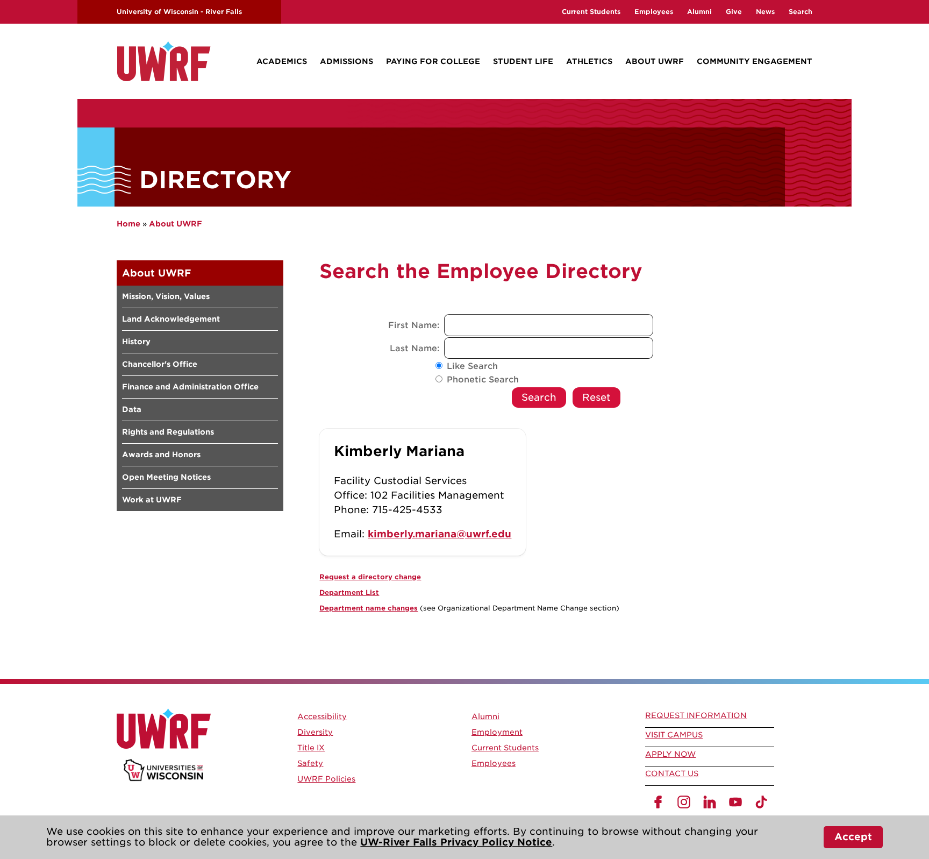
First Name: (415, 325)
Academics (281, 61)
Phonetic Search (483, 380)
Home (128, 223)
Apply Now (670, 754)
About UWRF (654, 61)
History (136, 341)
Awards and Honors (161, 454)
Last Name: (416, 348)
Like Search (472, 366)
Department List (349, 592)
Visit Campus (674, 734)
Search (800, 12)
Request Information (696, 715)
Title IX (311, 747)
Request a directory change (370, 577)
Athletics (589, 61)
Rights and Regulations (168, 432)
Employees (653, 12)
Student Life (523, 61)
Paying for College (433, 61)
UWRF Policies (326, 779)
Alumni (699, 12)
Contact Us (671, 773)
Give (734, 12)
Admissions (346, 61)
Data (131, 409)
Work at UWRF (152, 499)
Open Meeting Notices (166, 477)
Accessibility (322, 716)
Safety (310, 763)
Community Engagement (754, 61)
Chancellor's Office (159, 364)
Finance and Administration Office (190, 386)
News (765, 12)
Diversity (315, 732)
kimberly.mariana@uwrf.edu (439, 533)
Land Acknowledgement (171, 319)
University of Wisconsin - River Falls (179, 12)
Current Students (591, 12)
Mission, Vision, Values (166, 296)
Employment (497, 732)
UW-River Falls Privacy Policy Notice (456, 842)
